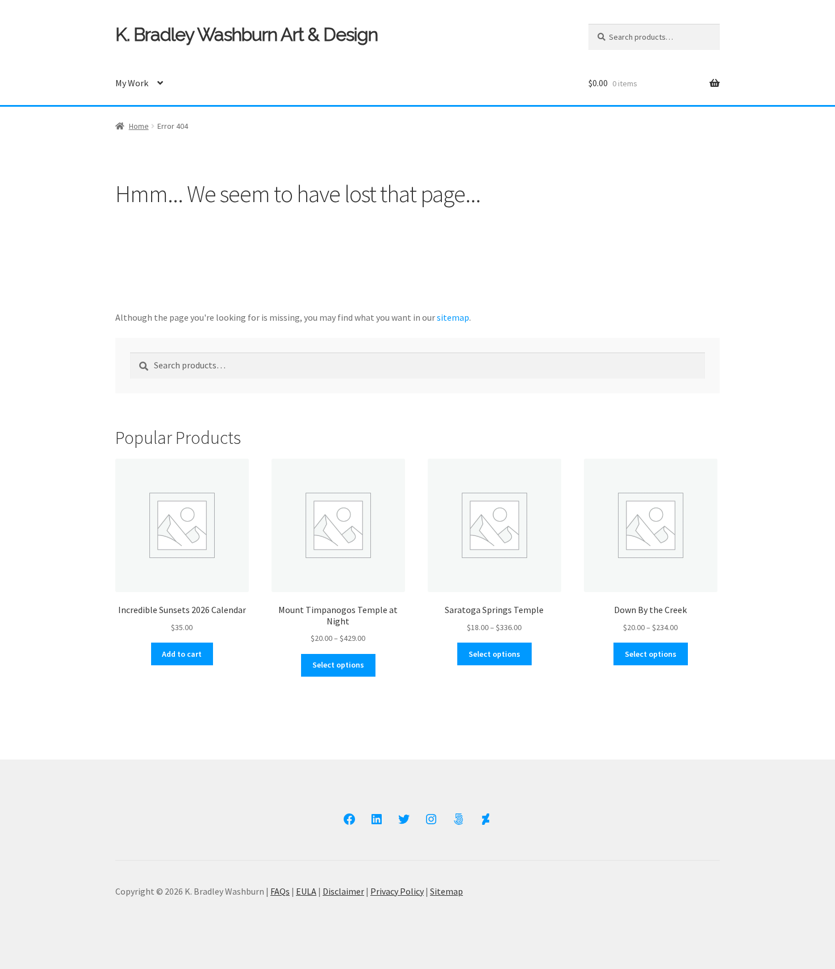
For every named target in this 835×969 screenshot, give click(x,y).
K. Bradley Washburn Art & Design (246, 34)
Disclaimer (343, 891)
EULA (306, 891)
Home (139, 126)
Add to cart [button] (182, 654)
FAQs (280, 891)
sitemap (453, 317)
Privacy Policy (397, 891)
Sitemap (446, 891)
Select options (338, 665)
